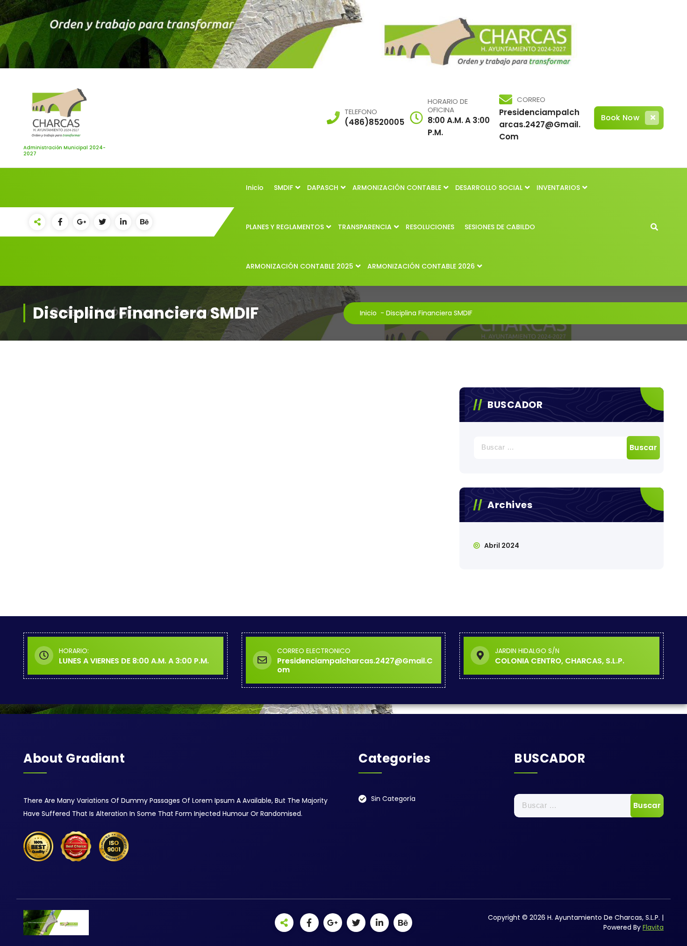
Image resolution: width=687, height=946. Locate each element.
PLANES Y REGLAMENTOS (285, 227)
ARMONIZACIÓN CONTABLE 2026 (421, 266)
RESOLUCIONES (430, 227)
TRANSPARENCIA (365, 227)
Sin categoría (393, 798)
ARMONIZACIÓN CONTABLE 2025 (299, 266)
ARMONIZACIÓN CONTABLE (396, 187)
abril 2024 (501, 545)
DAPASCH (322, 187)
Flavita (653, 927)
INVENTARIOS (558, 187)
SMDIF (283, 187)
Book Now (620, 117)
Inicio (255, 187)
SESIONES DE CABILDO (500, 227)
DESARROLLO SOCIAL (488, 187)
